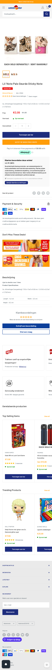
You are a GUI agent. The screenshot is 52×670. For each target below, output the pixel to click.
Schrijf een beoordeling (26, 326)
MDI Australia (7, 93)
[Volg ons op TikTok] (27, 634)
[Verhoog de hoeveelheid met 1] (28, 125)
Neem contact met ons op (26, 1)
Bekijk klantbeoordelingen (16, 183)
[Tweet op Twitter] (43, 193)
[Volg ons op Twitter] (8, 634)
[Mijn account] (42, 7)
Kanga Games (9, 452)
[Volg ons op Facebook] (4, 634)
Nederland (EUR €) (23, 623)
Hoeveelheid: (6, 126)
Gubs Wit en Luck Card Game (15, 455)
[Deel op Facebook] (34, 193)
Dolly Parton (9, 526)
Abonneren (10, 612)
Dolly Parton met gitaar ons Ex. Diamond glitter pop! (15, 531)
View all (47, 416)
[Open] (6, 664)
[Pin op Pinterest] (38, 193)
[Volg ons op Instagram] (13, 634)
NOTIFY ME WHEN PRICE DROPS (26, 142)
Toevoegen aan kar (26, 135)
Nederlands (7, 623)
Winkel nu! (22, 366)
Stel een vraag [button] (26, 332)
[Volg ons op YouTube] (22, 634)
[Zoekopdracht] (47, 14)
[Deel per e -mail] (48, 193)
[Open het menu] (3, 8)
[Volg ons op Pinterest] (18, 634)
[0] (47, 7)
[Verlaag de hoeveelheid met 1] (15, 125)
